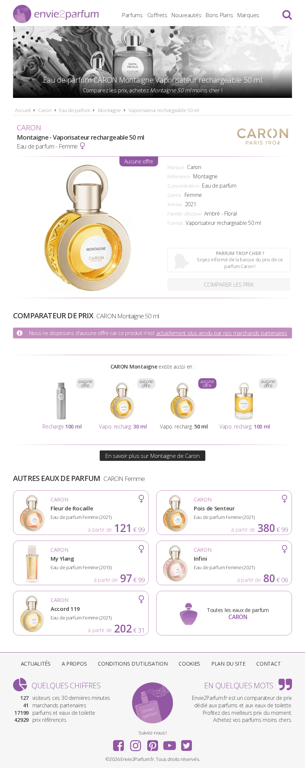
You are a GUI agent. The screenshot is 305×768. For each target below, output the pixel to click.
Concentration (183, 185)
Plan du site (228, 663)
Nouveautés (186, 15)
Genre (174, 195)
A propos (74, 663)
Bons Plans (219, 15)
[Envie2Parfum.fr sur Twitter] (186, 743)
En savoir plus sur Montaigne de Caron (152, 455)
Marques (248, 15)
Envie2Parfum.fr (56, 14)
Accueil (22, 110)
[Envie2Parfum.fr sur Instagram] (135, 743)
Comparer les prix (228, 284)
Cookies (189, 663)
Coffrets (157, 15)
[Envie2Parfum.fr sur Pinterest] (152, 743)
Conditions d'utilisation (132, 663)
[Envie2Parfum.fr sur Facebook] (118, 743)
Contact (268, 663)
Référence (178, 176)
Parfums (132, 15)
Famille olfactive (184, 213)
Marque (175, 167)
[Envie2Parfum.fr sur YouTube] (169, 743)
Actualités (36, 663)
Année (174, 204)
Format (175, 223)
